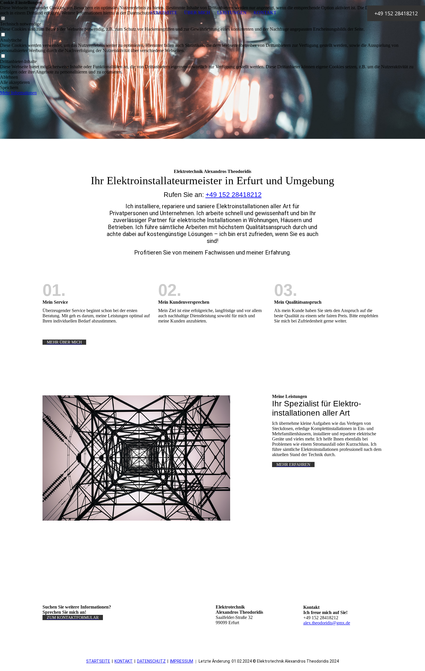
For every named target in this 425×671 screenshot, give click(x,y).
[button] (212, 77)
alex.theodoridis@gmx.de (326, 622)
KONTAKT (265, 12)
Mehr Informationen (18, 92)
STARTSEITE (163, 12)
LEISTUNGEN (232, 12)
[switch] (3, 34)
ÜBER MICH (197, 12)
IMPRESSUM (181, 661)
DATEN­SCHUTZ (151, 661)
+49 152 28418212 (234, 194)
